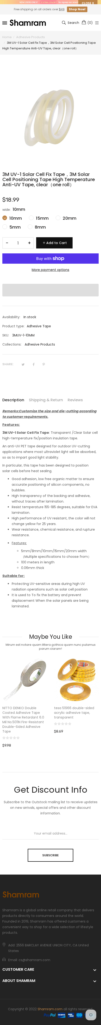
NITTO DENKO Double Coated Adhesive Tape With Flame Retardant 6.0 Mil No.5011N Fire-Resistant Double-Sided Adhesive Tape (23, 720)
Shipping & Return (46, 400)
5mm (14, 227)
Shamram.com (50, 1009)
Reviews (75, 400)
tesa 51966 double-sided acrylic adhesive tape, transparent (74, 713)
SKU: (5, 335)
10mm (15, 218)
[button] (50, 290)
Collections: (11, 344)
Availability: (11, 317)
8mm (40, 227)
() (90, 22)
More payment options (50, 269)
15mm (42, 218)
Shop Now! (77, 9)
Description (13, 400)
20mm (69, 218)
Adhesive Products (40, 344)
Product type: (13, 326)
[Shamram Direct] (28, 23)
